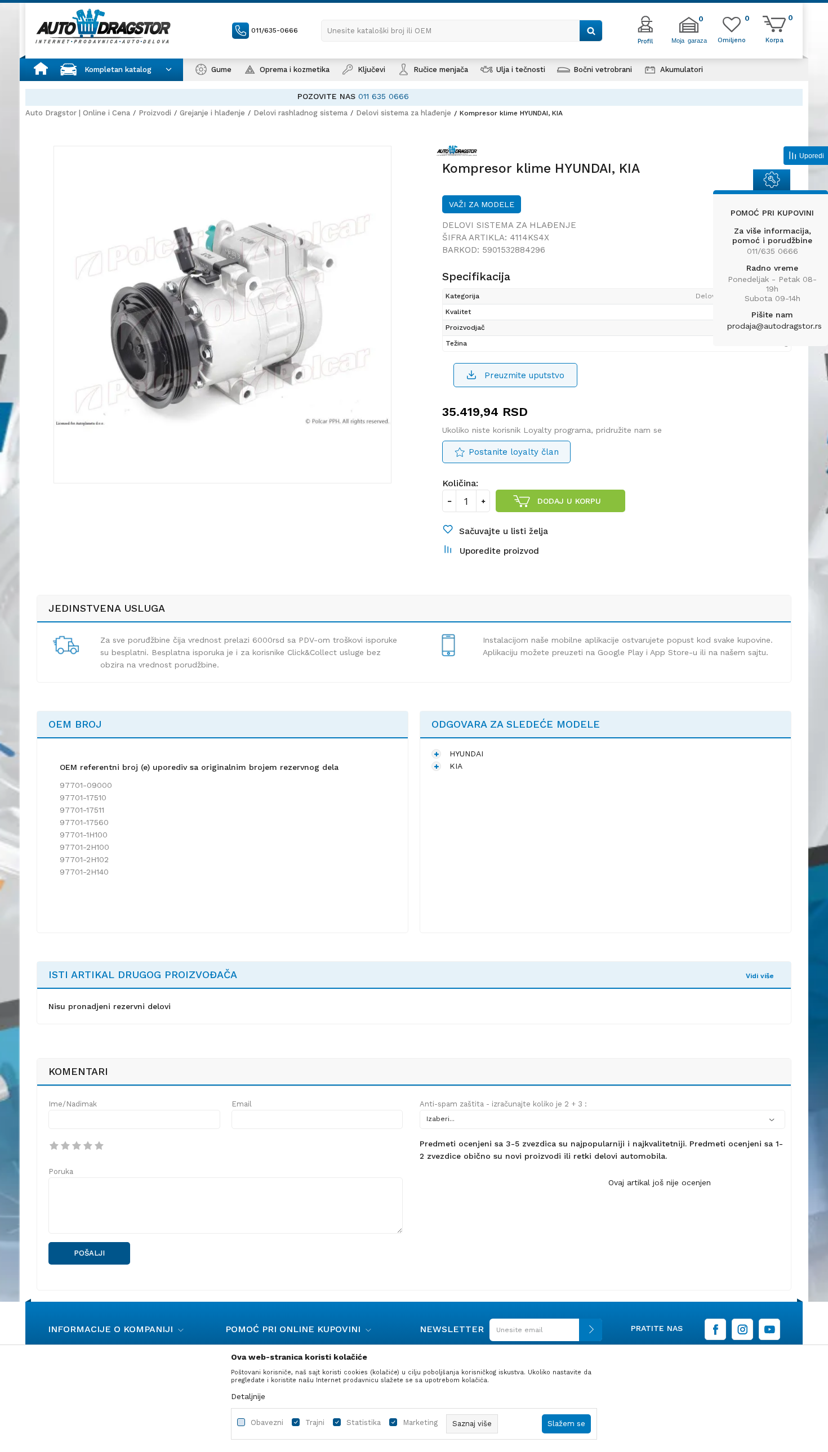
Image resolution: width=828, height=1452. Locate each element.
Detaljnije (248, 1396)
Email (242, 1104)
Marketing (420, 1422)
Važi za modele (481, 204)
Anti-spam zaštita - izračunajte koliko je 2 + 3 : (503, 1104)
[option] (414, 96)
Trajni (314, 1422)
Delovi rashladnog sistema (300, 113)
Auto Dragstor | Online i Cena (77, 113)
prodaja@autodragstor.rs (774, 325)
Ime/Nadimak (72, 1104)
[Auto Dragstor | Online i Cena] (103, 25)
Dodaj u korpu (569, 500)
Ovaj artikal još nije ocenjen (659, 1182)
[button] (462, 31)
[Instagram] (742, 1329)
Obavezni (267, 1422)
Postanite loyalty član (514, 452)
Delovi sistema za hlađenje (403, 113)
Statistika (363, 1422)
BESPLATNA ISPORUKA (351, 96)
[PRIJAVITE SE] (543, 1334)
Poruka (60, 1171)
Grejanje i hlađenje (212, 113)
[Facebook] (715, 1329)
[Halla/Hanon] (459, 152)
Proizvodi (155, 113)
